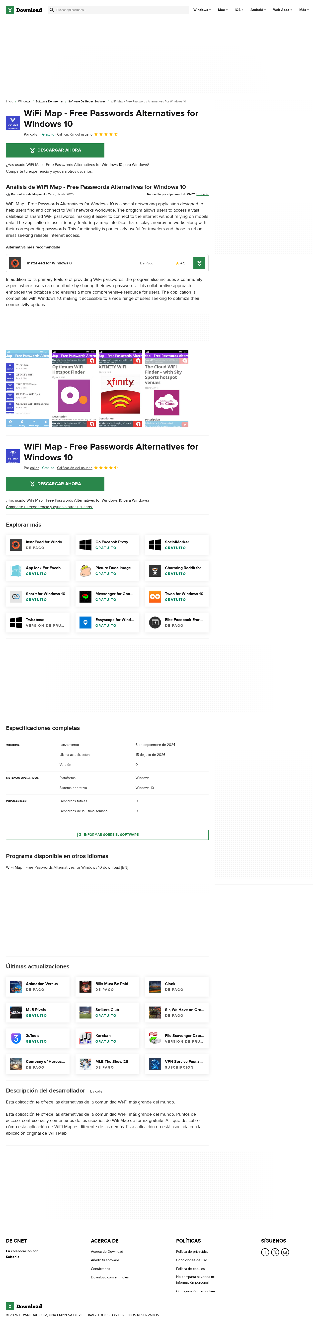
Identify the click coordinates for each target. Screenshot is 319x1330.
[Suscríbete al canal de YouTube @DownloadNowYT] (285, 1252)
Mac (221, 10)
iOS (237, 10)
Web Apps (281, 10)
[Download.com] (24, 10)
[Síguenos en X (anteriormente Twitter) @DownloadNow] (275, 1252)
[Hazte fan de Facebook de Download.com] (265, 1252)
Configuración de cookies (196, 1291)
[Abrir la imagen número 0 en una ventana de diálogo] (27, 388)
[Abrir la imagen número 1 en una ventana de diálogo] (74, 388)
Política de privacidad (192, 1252)
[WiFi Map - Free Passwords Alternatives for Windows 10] (13, 123)
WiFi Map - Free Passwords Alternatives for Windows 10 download (63, 867)
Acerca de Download (107, 1252)
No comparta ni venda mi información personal (195, 1280)
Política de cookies (190, 1269)
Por (31, 134)
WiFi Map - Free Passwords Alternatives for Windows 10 (111, 119)
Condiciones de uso (191, 1260)
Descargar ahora (59, 150)
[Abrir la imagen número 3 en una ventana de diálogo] (166, 388)
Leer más (202, 194)
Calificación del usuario (74, 134)
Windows (200, 10)
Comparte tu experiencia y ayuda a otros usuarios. (49, 171)
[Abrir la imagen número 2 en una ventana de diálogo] (120, 388)
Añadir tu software (105, 1260)
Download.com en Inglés (110, 1277)
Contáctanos (100, 1269)
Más (302, 10)
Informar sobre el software (111, 835)
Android (256, 10)
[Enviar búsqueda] (52, 10)
